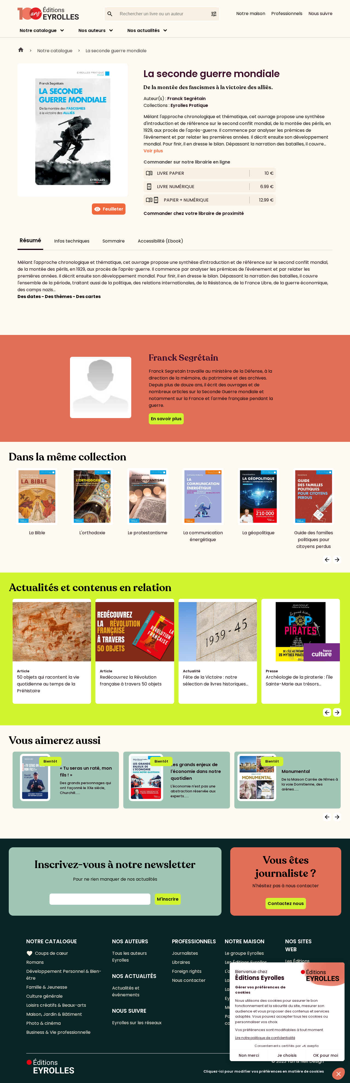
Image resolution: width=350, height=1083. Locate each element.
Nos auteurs (92, 30)
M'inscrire (168, 899)
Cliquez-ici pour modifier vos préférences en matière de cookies (263, 1071)
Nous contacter (189, 980)
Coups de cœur (47, 953)
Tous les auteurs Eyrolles (129, 956)
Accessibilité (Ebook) (160, 241)
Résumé (30, 240)
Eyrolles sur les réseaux (137, 1023)
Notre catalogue (38, 30)
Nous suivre (320, 13)
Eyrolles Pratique (189, 105)
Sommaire (114, 241)
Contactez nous (286, 903)
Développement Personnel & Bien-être (63, 974)
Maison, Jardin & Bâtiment (54, 1014)
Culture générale (44, 996)
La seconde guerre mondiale (116, 51)
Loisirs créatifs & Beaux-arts (56, 1005)
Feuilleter (108, 209)
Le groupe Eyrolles (244, 953)
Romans (35, 962)
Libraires (181, 962)
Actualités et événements (125, 991)
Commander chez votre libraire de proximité (194, 213)
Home (21, 50)
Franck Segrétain (186, 98)
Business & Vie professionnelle (58, 1032)
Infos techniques (71, 241)
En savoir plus (166, 419)
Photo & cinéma (43, 1023)
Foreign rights (187, 971)
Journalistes (185, 953)
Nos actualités (143, 30)
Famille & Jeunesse (46, 987)
